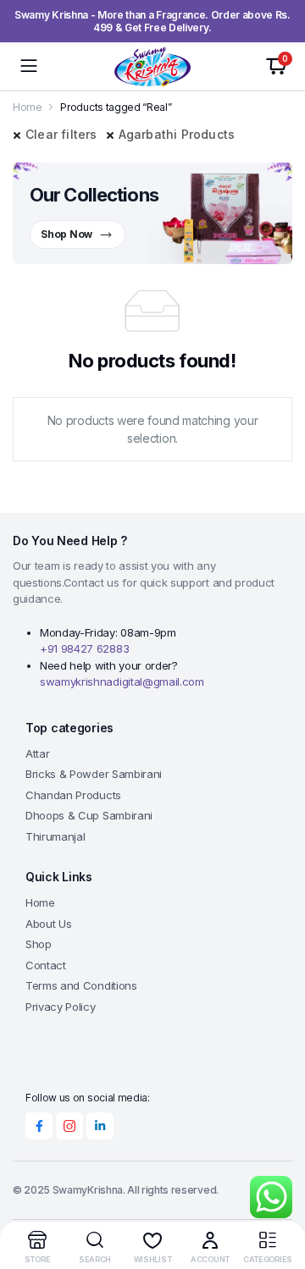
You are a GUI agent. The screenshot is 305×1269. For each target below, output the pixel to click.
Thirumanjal (55, 836)
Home (27, 107)
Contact (45, 965)
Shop (38, 944)
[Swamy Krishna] (152, 66)
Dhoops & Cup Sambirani (88, 815)
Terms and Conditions (81, 985)
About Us (48, 923)
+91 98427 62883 (84, 648)
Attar (37, 753)
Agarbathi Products (177, 134)
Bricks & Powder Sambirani (93, 774)
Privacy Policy (60, 1006)
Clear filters (61, 134)
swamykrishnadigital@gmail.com (122, 681)
